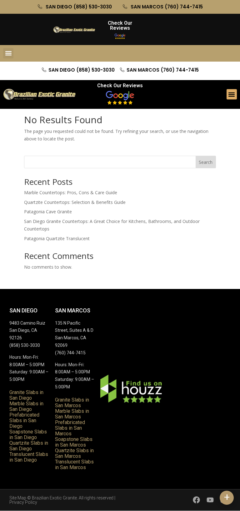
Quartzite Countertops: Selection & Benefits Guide (75, 202)
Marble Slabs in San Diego (26, 406)
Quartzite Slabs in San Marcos (74, 453)
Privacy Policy (23, 502)
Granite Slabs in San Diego (26, 395)
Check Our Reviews (120, 25)
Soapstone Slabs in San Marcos (73, 442)
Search (205, 162)
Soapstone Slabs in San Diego (28, 434)
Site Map (17, 497)
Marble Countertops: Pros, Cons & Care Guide (70, 192)
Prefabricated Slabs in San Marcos (70, 428)
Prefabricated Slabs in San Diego (24, 420)
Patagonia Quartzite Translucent (57, 238)
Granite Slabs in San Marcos (72, 402)
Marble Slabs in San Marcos (72, 414)
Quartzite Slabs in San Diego (28, 446)
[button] (8, 53)
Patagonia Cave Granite (48, 212)
